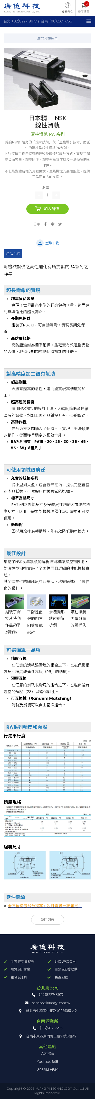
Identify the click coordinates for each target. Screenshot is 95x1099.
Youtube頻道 (47, 1061)
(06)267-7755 (51, 1028)
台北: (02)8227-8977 (20, 21)
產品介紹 (13, 253)
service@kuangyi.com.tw (51, 1002)
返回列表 (47, 919)
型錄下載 (52, 243)
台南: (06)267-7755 (56, 21)
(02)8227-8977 (51, 994)
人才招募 (47, 1053)
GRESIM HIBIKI (47, 1069)
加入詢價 (51, 209)
